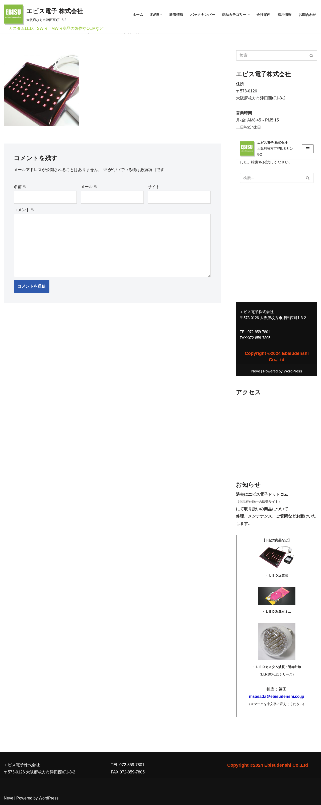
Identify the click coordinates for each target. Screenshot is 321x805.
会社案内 (264, 15)
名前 (20, 187)
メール (89, 187)
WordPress (48, 798)
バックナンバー (202, 15)
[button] (161, 15)
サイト (154, 187)
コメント (24, 210)
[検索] (311, 55)
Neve (8, 798)
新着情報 (176, 15)
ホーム (138, 15)
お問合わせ (307, 15)
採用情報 (285, 15)
